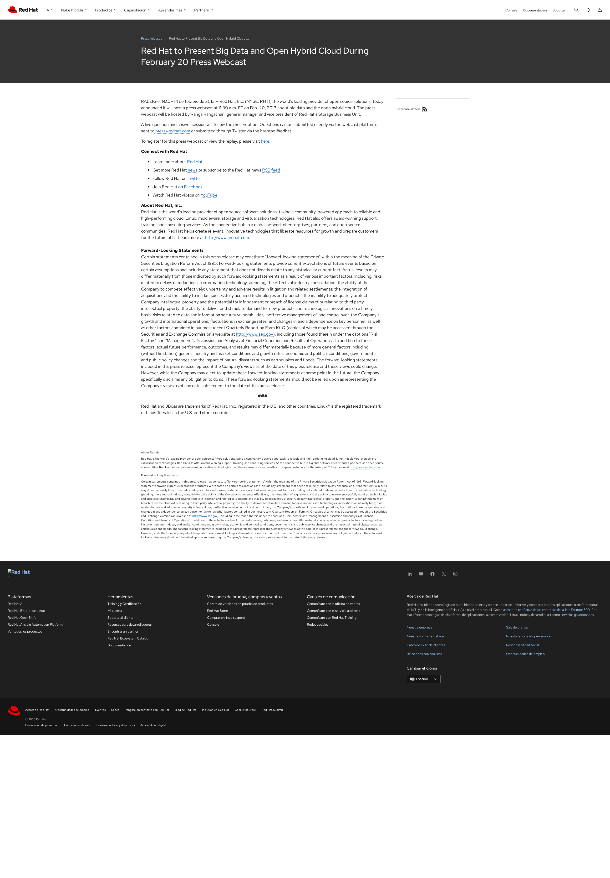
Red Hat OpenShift (22, 617)
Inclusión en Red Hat (215, 710)
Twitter (194, 178)
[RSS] (425, 109)
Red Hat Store (217, 610)
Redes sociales (317, 624)
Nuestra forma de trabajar (425, 636)
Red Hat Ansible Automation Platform (35, 624)
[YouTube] (421, 575)
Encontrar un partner (122, 631)
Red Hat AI (15, 604)
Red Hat (195, 161)
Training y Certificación (124, 604)
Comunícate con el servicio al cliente (333, 610)
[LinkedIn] (409, 575)
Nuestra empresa (419, 627)
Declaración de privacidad (41, 725)
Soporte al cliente (120, 617)
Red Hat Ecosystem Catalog (127, 638)
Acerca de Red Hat (37, 710)
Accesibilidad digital (153, 725)
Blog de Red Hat (185, 710)
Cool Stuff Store (245, 710)
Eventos (100, 710)
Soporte (559, 10)
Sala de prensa (517, 627)
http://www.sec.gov (254, 334)
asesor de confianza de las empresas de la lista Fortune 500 (546, 610)
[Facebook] (432, 575)
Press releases (152, 38)
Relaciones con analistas (424, 654)
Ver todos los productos (25, 631)
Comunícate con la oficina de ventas (333, 604)
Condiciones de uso (77, 725)
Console (511, 10)
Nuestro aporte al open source (528, 636)
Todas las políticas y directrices (115, 725)
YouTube (209, 195)
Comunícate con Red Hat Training (331, 617)
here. (265, 141)
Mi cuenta (114, 610)
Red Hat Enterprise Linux (26, 610)
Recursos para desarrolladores (129, 624)
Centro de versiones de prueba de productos (240, 604)
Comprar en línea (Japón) (226, 617)
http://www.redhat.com (227, 237)
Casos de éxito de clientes (426, 645)
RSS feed (271, 170)
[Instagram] (455, 575)
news (192, 170)
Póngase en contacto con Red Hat (147, 710)
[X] (444, 575)
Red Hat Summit (272, 710)
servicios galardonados (577, 615)
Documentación (535, 10)
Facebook (193, 186)
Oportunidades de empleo (525, 654)
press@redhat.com (172, 131)
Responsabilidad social (522, 645)
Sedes (115, 710)
